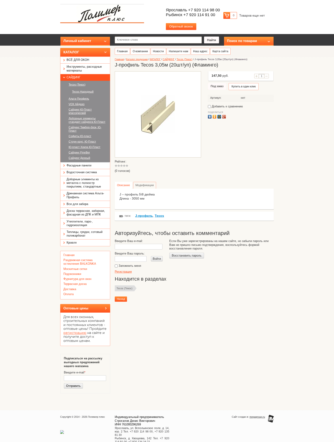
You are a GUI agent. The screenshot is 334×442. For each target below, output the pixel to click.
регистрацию (74, 333)
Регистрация (123, 271)
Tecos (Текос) (77, 84)
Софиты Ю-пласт (80, 136)
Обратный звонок (181, 26)
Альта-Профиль (79, 98)
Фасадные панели (79, 165)
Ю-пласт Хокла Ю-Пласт (84, 147)
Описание (123, 185)
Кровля (72, 242)
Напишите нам (178, 51)
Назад (121, 299)
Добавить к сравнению (227, 106)
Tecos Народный (83, 91)
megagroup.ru (257, 416)
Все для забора (77, 204)
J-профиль (144, 215)
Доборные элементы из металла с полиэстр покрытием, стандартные (84, 183)
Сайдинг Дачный (79, 158)
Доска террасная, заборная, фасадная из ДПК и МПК (86, 212)
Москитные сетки (75, 269)
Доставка (69, 289)
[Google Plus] (224, 116)
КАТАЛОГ (71, 52)
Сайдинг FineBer (79, 152)
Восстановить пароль (187, 255)
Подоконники (72, 274)
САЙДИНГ (73, 77)
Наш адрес (200, 51)
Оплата (68, 294)
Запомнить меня (129, 265)
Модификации (144, 185)
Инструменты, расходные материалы (84, 68)
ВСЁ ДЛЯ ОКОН (78, 60)
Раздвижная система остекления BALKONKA (79, 261)
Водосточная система (82, 172)
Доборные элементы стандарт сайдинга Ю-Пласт (87, 120)
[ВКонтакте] (210, 116)
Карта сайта (220, 51)
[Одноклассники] (215, 116)
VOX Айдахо (77, 104)
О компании (140, 51)
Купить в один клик (244, 86)
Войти (157, 258)
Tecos (159, 215)
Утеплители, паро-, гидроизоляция (80, 223)
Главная (69, 255)
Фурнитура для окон (77, 279)
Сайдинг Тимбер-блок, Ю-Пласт (85, 129)
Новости (158, 51)
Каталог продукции (137, 59)
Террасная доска (75, 284)
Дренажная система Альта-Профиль (85, 195)
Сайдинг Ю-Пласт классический (80, 111)
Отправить (73, 386)
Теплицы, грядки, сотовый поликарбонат (84, 233)
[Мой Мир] (219, 116)
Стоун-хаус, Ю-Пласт (82, 141)
